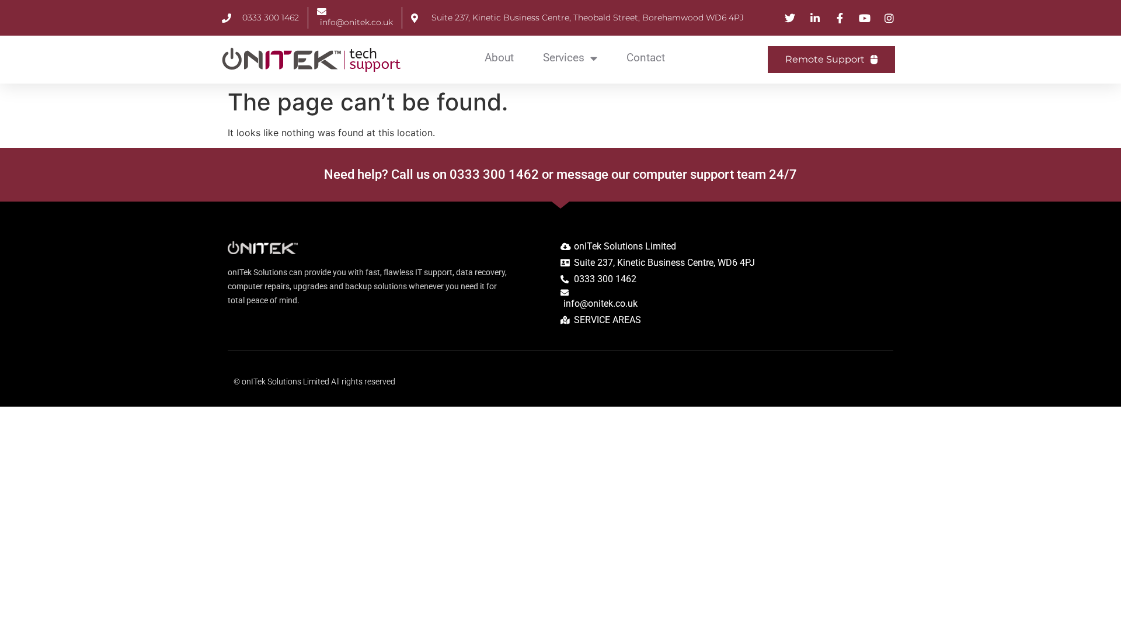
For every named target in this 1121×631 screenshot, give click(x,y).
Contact (645, 57)
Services (563, 57)
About (499, 57)
